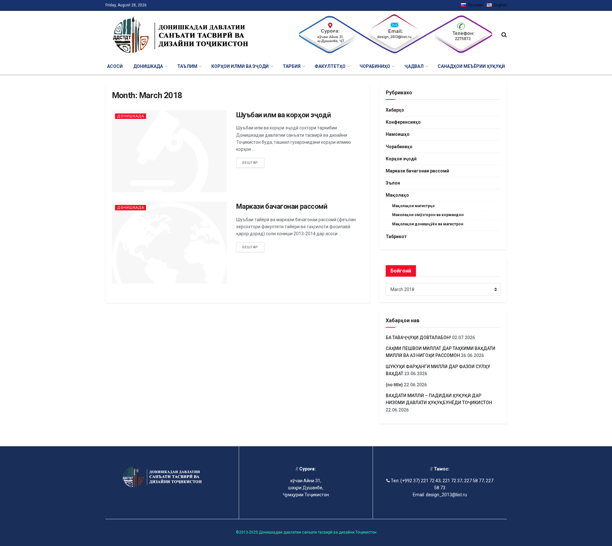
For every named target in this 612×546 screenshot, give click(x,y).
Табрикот (396, 236)
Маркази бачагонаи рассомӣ (281, 206)
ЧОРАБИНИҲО (375, 66)
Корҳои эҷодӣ (401, 158)
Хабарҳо (395, 110)
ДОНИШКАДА (148, 66)
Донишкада (130, 116)
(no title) (394, 384)
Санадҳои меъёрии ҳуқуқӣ (471, 66)
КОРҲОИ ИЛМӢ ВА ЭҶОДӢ (240, 66)
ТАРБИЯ (292, 66)
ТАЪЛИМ (187, 66)
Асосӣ (115, 66)
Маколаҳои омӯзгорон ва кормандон (427, 215)
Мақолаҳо (397, 195)
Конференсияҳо (403, 122)
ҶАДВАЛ (414, 66)
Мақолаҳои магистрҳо (413, 206)
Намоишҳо (398, 134)
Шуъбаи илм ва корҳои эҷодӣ (283, 115)
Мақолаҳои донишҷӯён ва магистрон (427, 224)
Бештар (250, 163)
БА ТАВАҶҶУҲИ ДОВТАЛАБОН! (418, 337)
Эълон (393, 183)
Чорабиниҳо (399, 146)
